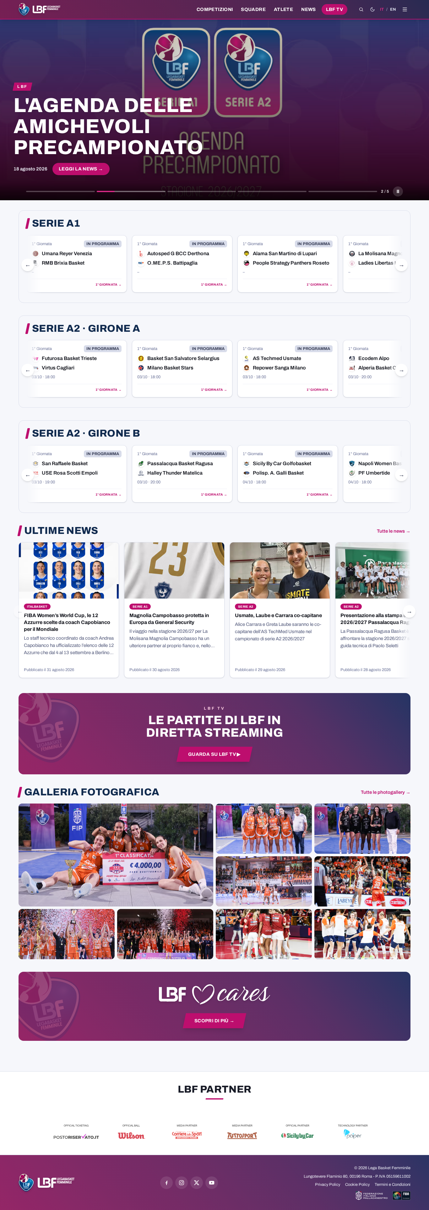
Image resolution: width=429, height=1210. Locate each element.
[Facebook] (166, 1182)
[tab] (60, 191)
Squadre (253, 9)
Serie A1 (56, 223)
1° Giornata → (108, 284)
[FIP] (372, 1195)
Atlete (283, 9)
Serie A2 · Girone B (86, 433)
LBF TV (334, 9)
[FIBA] (401, 1195)
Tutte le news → (393, 531)
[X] (196, 1182)
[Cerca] (361, 9)
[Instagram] (181, 1182)
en (393, 9)
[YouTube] (211, 1182)
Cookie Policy (357, 1184)
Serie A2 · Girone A (86, 328)
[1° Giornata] (77, 263)
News (308, 9)
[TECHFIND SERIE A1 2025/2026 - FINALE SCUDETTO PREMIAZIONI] (67, 934)
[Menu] (404, 9)
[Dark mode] (372, 9)
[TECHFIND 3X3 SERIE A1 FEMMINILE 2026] (116, 855)
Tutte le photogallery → (385, 792)
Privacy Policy (327, 1184)
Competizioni (215, 9)
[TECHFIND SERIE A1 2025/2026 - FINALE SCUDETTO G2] (264, 934)
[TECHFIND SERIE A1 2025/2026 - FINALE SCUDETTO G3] (264, 881)
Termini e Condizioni (392, 1184)
